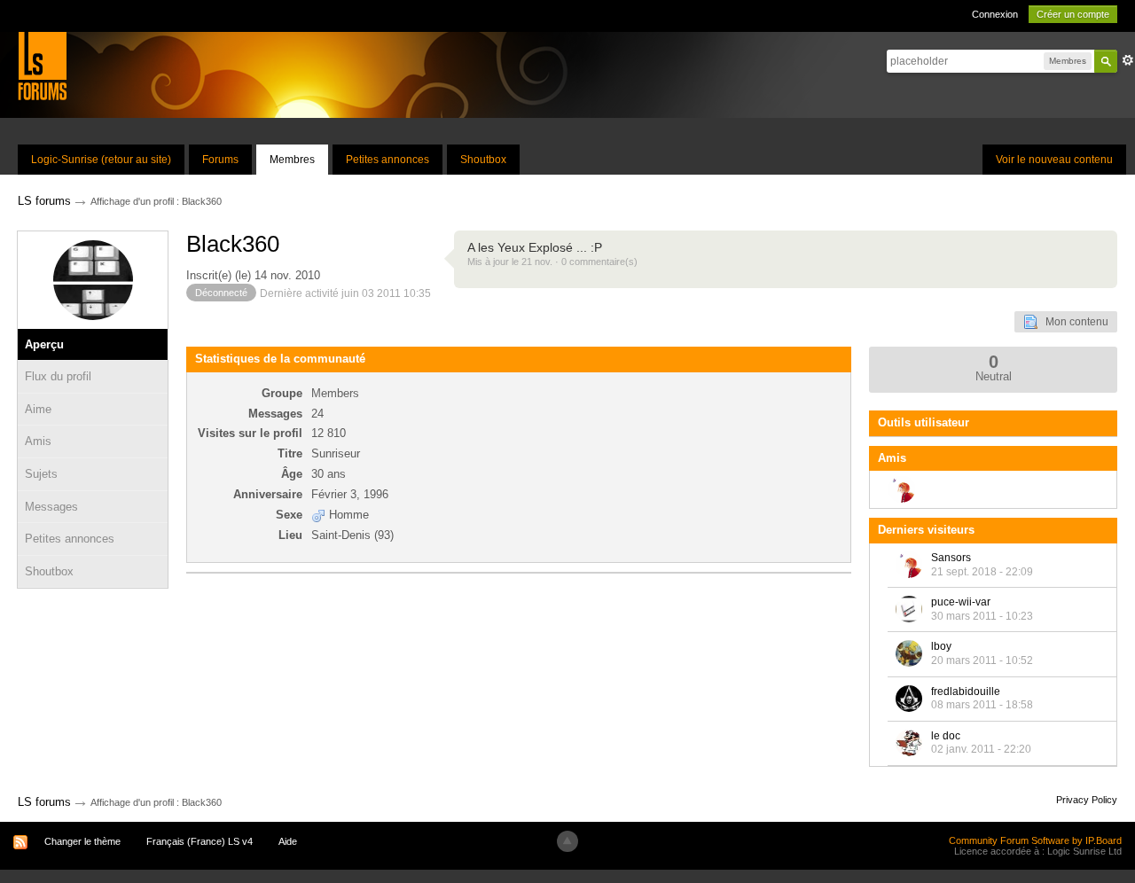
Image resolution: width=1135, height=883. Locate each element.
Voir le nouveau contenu (1054, 159)
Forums (220, 159)
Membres (292, 159)
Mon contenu (1072, 322)
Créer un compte (1073, 14)
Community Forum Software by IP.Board (1035, 840)
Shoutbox (483, 159)
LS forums (44, 802)
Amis (38, 441)
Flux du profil (58, 376)
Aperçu (44, 344)
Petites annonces (387, 159)
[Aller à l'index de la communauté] (42, 65)
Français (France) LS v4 (199, 841)
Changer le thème (82, 841)
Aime (38, 409)
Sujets (41, 474)
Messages (51, 506)
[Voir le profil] (909, 564)
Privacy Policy (1086, 799)
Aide (287, 841)
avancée (1128, 60)
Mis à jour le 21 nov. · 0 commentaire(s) (552, 261)
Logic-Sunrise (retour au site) (101, 159)
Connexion (995, 14)
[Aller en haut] (567, 841)
